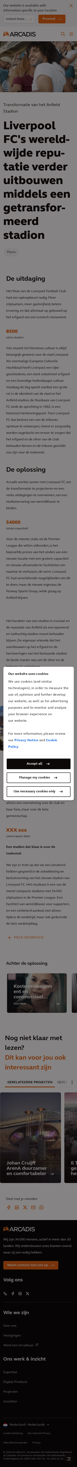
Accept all (34, 763)
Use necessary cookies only (34, 791)
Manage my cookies (34, 777)
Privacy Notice (26, 740)
